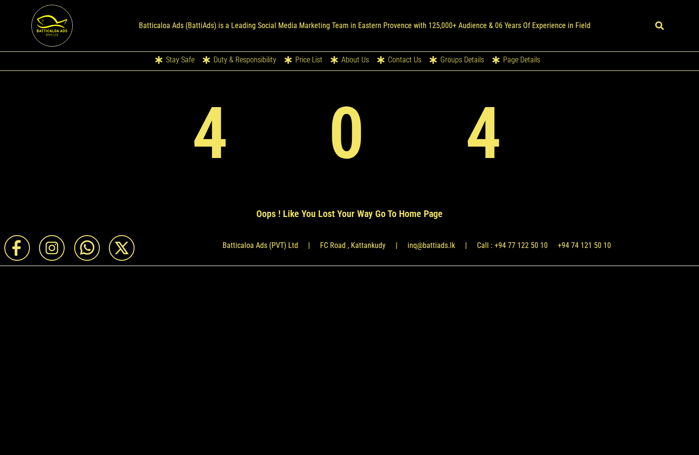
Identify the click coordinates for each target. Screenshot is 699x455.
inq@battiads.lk (431, 245)
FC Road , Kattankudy (353, 245)
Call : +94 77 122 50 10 (512, 245)
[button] (660, 25)
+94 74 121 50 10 (584, 245)
